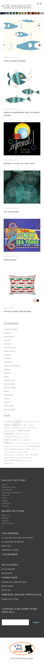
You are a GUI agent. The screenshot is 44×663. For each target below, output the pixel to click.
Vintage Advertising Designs (17, 311)
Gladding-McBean (13, 542)
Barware (7, 333)
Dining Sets (25, 437)
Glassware (8, 362)
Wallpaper (8, 463)
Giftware (16, 443)
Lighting (7, 373)
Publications (10, 599)
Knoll (12, 446)
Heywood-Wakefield (11, 366)
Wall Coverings (9, 409)
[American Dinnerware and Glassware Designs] (22, 86)
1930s (18, 421)
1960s (25, 425)
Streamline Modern (13, 460)
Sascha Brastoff (11, 457)
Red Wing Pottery (9, 455)
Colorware (8, 344)
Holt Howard (25, 443)
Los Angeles (32, 446)
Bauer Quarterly (8, 523)
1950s (16, 424)
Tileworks (7, 402)
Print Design (18, 452)
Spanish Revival (25, 458)
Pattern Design (9, 384)
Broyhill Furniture (9, 431)
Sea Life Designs (11, 212)
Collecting (26, 434)
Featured (7, 355)
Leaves (22, 446)
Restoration (8, 395)
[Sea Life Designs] (22, 187)
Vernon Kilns (9, 406)
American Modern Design (18, 14)
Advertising (7, 428)
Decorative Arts (10, 347)
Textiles (7, 398)
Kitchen (6, 446)
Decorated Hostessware (11, 493)
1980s (31, 425)
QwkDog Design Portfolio (21, 594)
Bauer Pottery (9, 336)
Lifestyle (7, 369)
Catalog (9, 433)
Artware (24, 428)
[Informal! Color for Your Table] (22, 138)
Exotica (27, 440)
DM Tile (20, 440)
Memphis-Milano (24, 449)
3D (5, 422)
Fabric (8, 442)
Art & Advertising (10, 329)
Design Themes (9, 351)
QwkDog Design (10, 387)
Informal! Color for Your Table (19, 163)
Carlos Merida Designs (15, 61)
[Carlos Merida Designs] (22, 36)
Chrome (19, 434)
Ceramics (7, 340)
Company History (12, 437)
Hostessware (34, 443)
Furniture (7, 358)
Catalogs (5, 506)
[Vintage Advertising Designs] (22, 285)
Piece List (5, 495)
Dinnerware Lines (8, 487)
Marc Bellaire (10, 449)
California (23, 430)
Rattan (6, 391)
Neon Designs (10, 260)
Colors (4, 498)
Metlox (6, 377)
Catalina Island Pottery (18, 538)
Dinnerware (10, 439)
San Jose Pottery (32, 455)
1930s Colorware (31, 422)
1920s (10, 421)
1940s (7, 424)
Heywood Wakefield (14, 582)
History (4, 485)
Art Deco (16, 427)
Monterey (8, 586)
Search (5, 618)
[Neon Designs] (22, 235)
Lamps (17, 446)
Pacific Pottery (9, 380)
